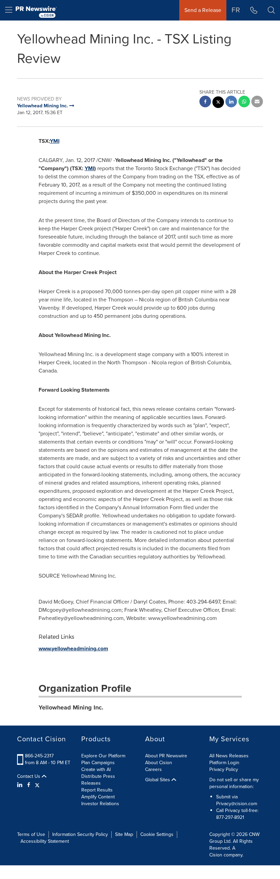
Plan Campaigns (98, 762)
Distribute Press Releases (98, 780)
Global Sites (158, 779)
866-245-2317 (39, 755)
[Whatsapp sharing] (244, 102)
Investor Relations (100, 803)
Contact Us (29, 776)
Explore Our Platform (103, 755)
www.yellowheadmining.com (73, 648)
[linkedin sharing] (231, 102)
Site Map (124, 834)
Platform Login (224, 762)
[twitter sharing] (218, 103)
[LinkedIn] (20, 785)
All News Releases (229, 755)
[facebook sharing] (205, 102)
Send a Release (202, 10)
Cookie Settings (156, 834)
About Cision (158, 762)
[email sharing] (257, 102)
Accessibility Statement (44, 841)
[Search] (271, 10)
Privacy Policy (223, 769)
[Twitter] (37, 785)
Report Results (97, 790)
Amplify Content (98, 796)
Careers (153, 769)
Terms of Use (31, 834)
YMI (54, 141)
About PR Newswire (166, 755)
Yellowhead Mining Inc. (71, 707)
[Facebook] (29, 785)
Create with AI (96, 769)
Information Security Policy (80, 834)
